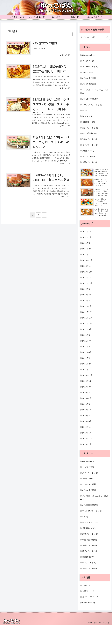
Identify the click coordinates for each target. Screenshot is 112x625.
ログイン (86, 585)
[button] (107, 37)
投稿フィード (88, 591)
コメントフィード (90, 597)
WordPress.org (88, 603)
